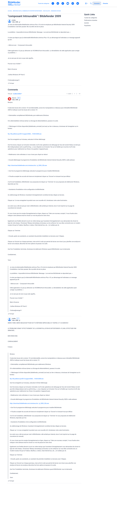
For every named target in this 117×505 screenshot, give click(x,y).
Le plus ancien (17, 94)
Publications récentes (90, 20)
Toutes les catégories (90, 18)
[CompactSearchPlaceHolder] (90, 3)
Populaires (87, 25)
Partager (11, 83)
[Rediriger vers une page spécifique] (79, 93)
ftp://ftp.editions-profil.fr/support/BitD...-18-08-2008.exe (24, 134)
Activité (86, 23)
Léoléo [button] (14, 20)
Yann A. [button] (14, 98)
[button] (9, 21)
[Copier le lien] (20, 22)
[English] (14, 3)
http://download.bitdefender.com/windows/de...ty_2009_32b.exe (27, 165)
